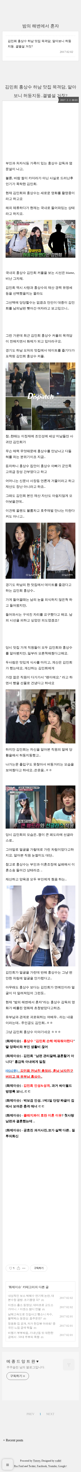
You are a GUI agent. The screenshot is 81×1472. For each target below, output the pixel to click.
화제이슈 (15, 1287)
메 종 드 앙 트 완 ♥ (22, 1361)
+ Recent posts (13, 1440)
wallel (58, 1460)
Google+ (62, 1466)
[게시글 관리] (24, 1268)
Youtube (52, 1466)
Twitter (32, 1466)
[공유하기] (18, 1268)
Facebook (42, 1466)
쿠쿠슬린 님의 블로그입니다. (25, 1367)
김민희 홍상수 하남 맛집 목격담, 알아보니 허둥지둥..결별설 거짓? (39, 43)
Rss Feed (19, 1466)
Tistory (36, 1460)
